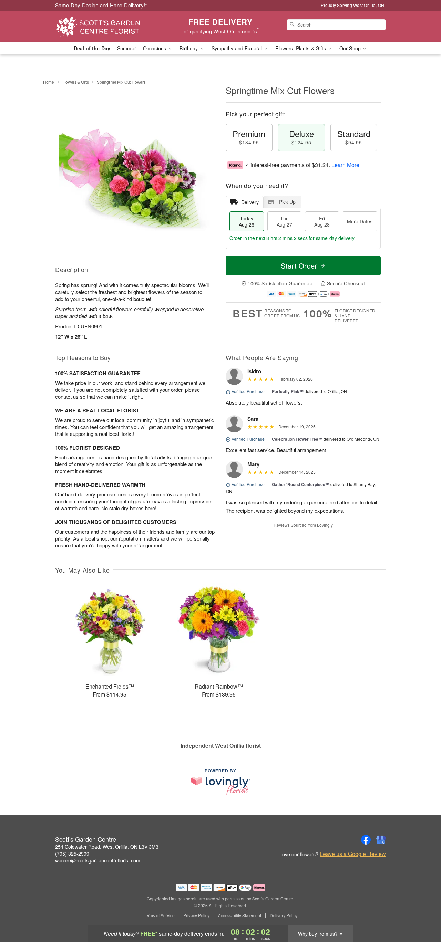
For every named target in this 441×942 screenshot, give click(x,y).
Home (48, 82)
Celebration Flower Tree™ (297, 439)
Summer (126, 48)
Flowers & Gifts (75, 82)
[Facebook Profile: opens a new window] (366, 840)
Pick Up (287, 201)
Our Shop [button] (350, 48)
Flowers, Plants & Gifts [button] (301, 48)
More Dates (359, 221)
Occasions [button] (155, 48)
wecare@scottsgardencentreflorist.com (97, 860)
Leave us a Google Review (353, 854)
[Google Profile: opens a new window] (381, 840)
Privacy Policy (196, 915)
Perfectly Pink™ (288, 391)
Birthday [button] (189, 48)
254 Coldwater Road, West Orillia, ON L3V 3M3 (106, 846)
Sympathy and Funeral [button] (238, 48)
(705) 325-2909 (72, 853)
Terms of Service (159, 915)
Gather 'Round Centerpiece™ (300, 484)
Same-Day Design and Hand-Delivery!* (101, 5)
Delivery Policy (284, 915)
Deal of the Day (92, 48)
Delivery (250, 202)
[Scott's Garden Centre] (104, 26)
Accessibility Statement (239, 915)
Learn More (345, 165)
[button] (423, 912)
